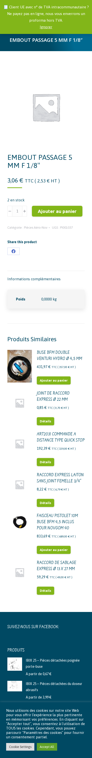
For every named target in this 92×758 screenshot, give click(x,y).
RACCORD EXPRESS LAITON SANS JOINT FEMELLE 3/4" (60, 478)
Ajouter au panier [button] (54, 380)
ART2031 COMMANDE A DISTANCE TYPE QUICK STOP (61, 437)
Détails (45, 421)
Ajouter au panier (57, 211)
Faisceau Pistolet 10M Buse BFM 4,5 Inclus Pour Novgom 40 (57, 522)
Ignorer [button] (46, 27)
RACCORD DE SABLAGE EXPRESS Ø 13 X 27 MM (56, 566)
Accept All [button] (47, 747)
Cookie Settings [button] (20, 747)
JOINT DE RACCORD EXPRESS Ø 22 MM (53, 396)
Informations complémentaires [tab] (34, 279)
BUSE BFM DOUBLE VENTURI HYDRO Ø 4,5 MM (59, 355)
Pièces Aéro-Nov (35, 227)
